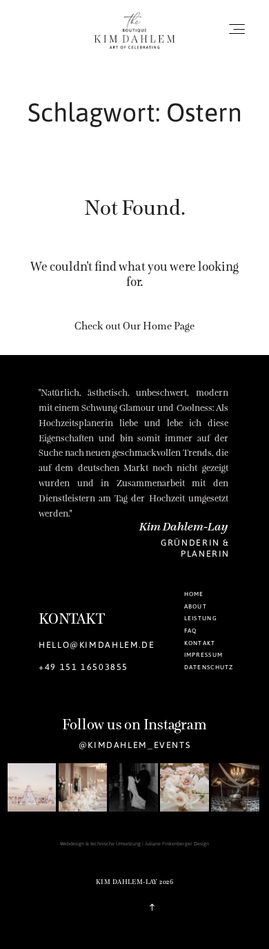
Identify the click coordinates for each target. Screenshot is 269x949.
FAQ (190, 630)
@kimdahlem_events (135, 744)
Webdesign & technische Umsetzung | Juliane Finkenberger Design (134, 843)
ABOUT (195, 606)
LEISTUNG (200, 618)
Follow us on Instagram (134, 725)
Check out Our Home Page (134, 325)
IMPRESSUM (203, 654)
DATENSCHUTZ (209, 667)
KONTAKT (200, 642)
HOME (194, 593)
